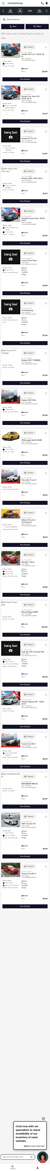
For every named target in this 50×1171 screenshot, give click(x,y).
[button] (3, 11)
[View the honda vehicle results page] (10, 11)
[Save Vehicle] (46, 47)
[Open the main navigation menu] (3, 3)
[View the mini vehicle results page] (30, 11)
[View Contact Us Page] (42, 3)
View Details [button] (25, 79)
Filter (39, 27)
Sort (14, 27)
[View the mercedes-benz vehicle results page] (20, 11)
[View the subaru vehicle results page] (40, 11)
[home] (15, 3)
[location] (46, 3)
